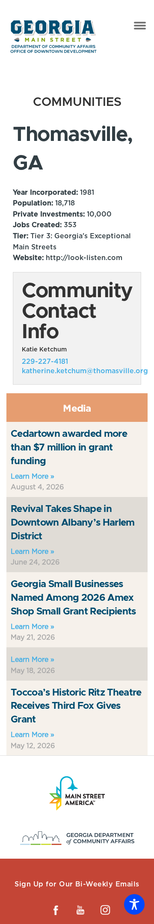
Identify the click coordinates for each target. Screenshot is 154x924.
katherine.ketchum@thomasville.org (85, 371)
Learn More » (32, 476)
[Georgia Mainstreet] (53, 36)
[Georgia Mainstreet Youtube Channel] (80, 909)
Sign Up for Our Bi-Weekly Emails (77, 884)
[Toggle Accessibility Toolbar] (134, 904)
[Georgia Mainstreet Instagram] (105, 909)
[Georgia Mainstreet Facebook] (55, 909)
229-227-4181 (45, 361)
